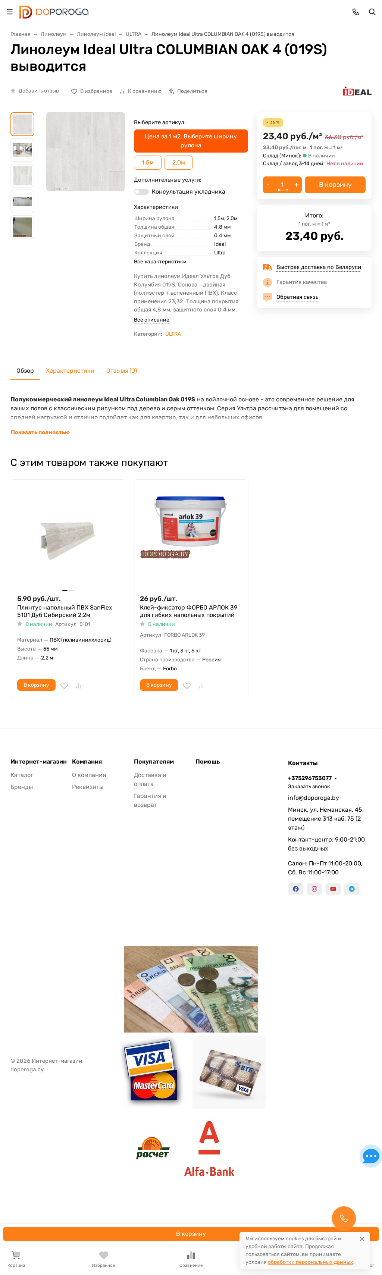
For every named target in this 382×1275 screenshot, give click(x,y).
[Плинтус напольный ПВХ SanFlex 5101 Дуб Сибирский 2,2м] (68, 537)
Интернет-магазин (38, 762)
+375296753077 (310, 778)
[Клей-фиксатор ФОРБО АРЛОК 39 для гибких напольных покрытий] (191, 537)
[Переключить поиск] (372, 12)
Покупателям (154, 762)
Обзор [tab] (25, 370)
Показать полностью (40, 432)
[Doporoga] (53, 11)
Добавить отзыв (39, 91)
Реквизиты (87, 786)
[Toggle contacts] (356, 12)
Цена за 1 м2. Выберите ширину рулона (191, 141)
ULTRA (173, 334)
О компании (89, 775)
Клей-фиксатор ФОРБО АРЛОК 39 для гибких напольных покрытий (188, 611)
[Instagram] (314, 889)
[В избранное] (64, 685)
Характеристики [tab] (70, 370)
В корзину (191, 1233)
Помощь (207, 762)
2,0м (178, 162)
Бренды (21, 786)
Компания (87, 762)
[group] (85, 176)
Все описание (151, 320)
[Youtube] (333, 889)
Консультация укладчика (188, 191)
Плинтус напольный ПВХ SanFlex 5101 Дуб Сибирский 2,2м (64, 611)
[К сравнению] (78, 685)
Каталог (21, 775)
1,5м (148, 162)
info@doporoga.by (313, 797)
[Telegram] (352, 889)
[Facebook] (296, 889)
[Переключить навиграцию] (9, 12)
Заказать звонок (309, 786)
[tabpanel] (191, 416)
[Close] (362, 1239)
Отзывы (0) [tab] (121, 370)
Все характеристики (160, 262)
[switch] (141, 192)
